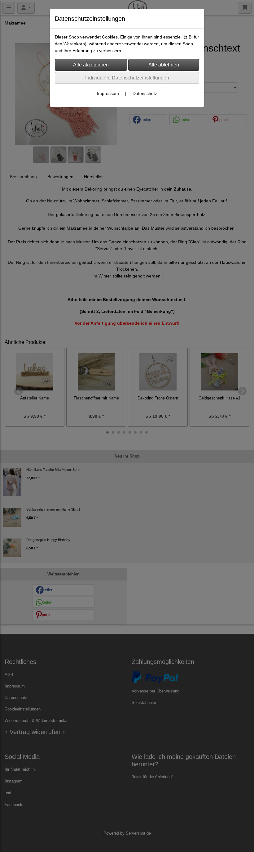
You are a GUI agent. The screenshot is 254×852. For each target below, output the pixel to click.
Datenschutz (145, 93)
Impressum (108, 93)
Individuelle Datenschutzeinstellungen (127, 77)
